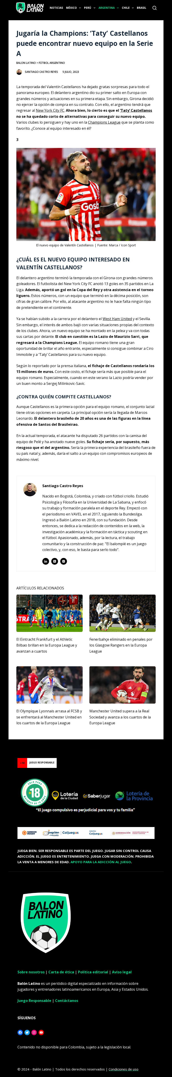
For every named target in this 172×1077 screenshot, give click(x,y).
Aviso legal (122, 972)
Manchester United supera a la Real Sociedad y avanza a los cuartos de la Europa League (120, 717)
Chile (126, 8)
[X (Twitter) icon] (54, 561)
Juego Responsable (34, 1000)
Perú (87, 8)
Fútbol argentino (52, 63)
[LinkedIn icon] (45, 561)
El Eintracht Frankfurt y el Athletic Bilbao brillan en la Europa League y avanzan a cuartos (46, 645)
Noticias (56, 8)
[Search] (155, 8)
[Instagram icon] (63, 561)
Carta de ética (61, 972)
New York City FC (50, 110)
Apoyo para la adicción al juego (101, 862)
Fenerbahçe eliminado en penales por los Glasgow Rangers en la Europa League (121, 645)
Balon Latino (26, 63)
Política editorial (93, 972)
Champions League (104, 122)
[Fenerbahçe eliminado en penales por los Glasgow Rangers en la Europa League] (122, 613)
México (71, 8)
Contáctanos (66, 1000)
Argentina (107, 8)
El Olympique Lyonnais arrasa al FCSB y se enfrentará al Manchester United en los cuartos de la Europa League (49, 717)
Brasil (141, 8)
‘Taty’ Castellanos (136, 110)
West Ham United (117, 318)
